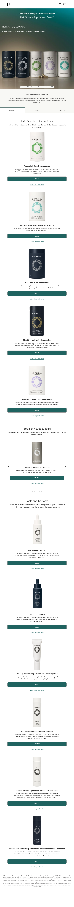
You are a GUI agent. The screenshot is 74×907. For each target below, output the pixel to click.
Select (37, 563)
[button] (66, 466)
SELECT (37, 179)
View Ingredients (37, 184)
